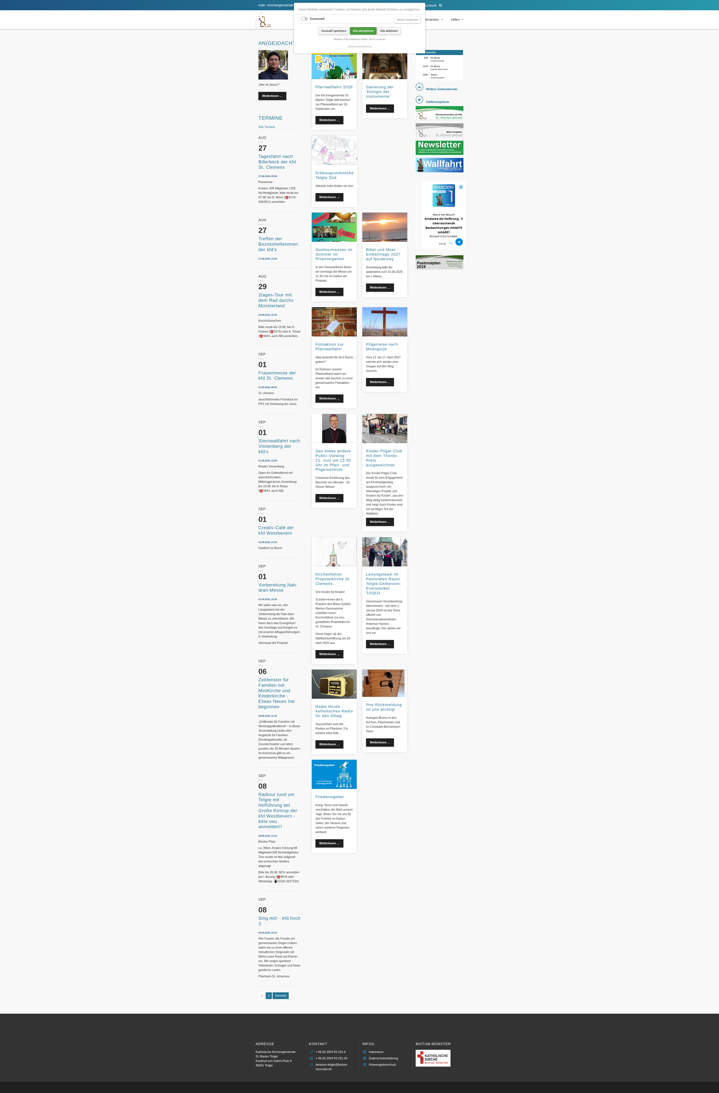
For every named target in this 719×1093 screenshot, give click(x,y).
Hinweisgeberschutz (382, 1064)
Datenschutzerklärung (383, 1058)
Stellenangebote (437, 101)
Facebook (429, 5)
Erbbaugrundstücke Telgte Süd (334, 175)
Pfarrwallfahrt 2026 (334, 87)
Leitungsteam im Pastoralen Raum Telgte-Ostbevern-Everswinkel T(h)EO (383, 583)
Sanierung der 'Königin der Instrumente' (380, 91)
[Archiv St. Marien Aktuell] (439, 130)
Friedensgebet (329, 797)
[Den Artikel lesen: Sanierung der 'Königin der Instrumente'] (384, 64)
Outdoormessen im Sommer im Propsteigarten (334, 254)
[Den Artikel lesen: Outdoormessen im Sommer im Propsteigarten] (334, 226)
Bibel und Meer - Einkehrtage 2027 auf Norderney (383, 254)
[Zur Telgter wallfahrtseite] (439, 164)
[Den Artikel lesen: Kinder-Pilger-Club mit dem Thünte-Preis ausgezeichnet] (384, 428)
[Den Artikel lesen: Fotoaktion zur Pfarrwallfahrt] (334, 321)
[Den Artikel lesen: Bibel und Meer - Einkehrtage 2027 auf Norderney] (384, 226)
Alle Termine (266, 127)
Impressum (376, 1052)
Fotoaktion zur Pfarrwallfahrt (329, 346)
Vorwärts (280, 995)
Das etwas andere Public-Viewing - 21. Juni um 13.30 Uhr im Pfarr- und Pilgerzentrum (333, 460)
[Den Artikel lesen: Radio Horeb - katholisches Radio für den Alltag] (334, 683)
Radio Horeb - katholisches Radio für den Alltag (334, 711)
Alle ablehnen (389, 30)
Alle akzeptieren (363, 30)
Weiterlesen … (331, 121)
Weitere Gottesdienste (441, 89)
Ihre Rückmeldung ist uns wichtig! (384, 706)
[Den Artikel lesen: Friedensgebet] (334, 774)
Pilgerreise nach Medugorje (382, 346)
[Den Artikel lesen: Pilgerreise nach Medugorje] (384, 321)
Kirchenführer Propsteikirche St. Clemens (333, 579)
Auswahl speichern (333, 30)
